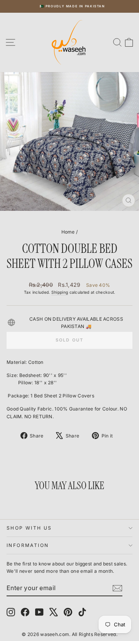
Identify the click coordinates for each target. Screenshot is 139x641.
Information (28, 545)
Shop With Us (29, 528)
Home (68, 232)
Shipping (59, 292)
